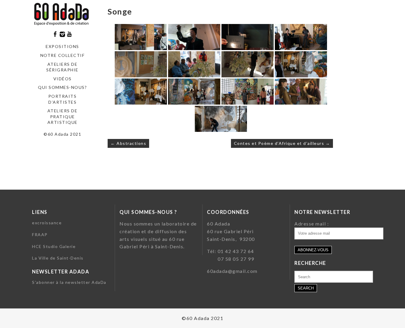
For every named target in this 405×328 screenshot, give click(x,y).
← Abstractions (128, 143)
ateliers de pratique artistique (62, 116)
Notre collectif (62, 55)
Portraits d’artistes (62, 99)
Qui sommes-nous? (62, 87)
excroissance (47, 222)
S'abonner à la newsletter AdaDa (69, 282)
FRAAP (40, 234)
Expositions (62, 46)
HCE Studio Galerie (54, 246)
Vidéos (62, 78)
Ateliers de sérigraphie (62, 67)
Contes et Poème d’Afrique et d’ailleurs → (282, 143)
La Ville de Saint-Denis (58, 257)
